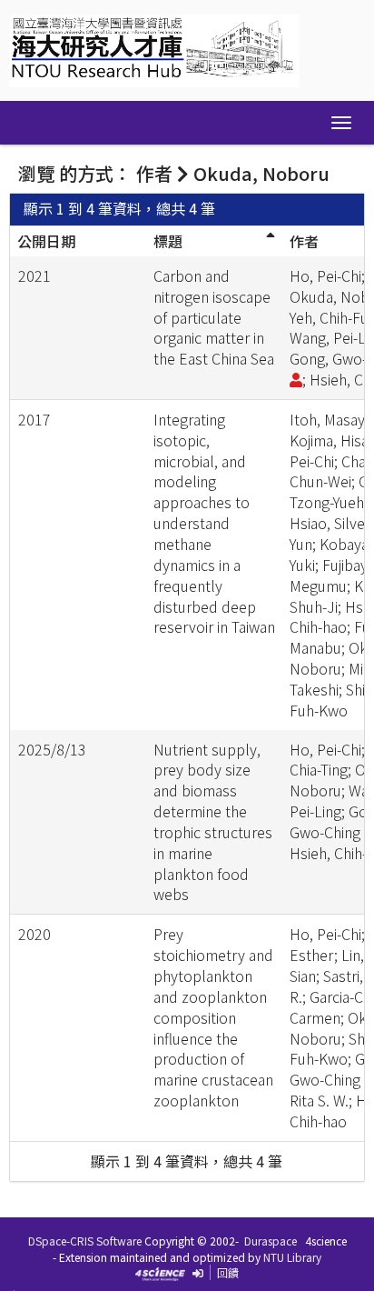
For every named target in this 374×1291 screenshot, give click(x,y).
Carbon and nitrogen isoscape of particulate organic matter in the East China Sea (213, 317)
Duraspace (270, 1240)
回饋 (228, 1272)
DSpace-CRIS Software (85, 1240)
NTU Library (292, 1257)
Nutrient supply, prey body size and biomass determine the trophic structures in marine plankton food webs (212, 822)
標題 (167, 241)
